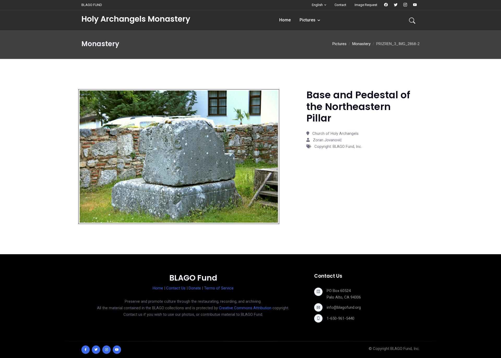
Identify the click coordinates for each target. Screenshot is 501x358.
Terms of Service (219, 288)
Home (285, 19)
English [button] (317, 5)
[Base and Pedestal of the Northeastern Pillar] (179, 156)
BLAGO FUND (91, 5)
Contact (340, 5)
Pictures (307, 19)
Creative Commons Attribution (245, 308)
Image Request (366, 5)
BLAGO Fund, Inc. (405, 348)
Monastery (361, 43)
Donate (195, 288)
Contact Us (176, 288)
